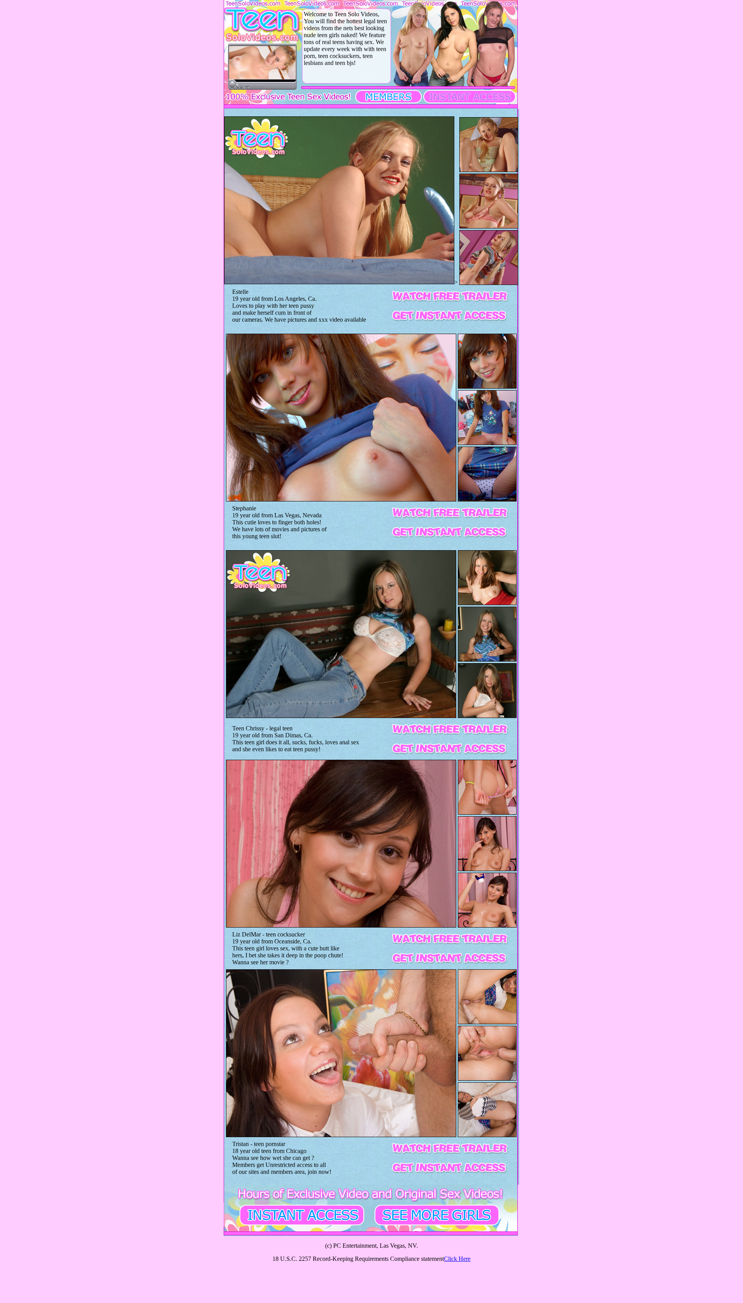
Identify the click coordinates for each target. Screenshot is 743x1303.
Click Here (457, 1258)
